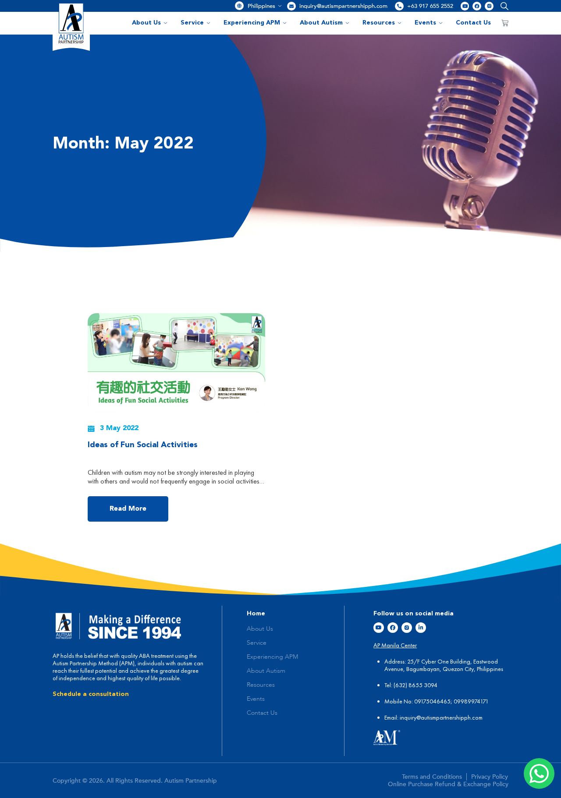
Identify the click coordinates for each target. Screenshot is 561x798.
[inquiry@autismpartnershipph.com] (291, 6)
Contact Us (473, 23)
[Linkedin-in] (420, 627)
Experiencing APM (252, 23)
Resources (378, 23)
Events (425, 23)
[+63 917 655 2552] (399, 6)
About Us (146, 23)
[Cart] (504, 22)
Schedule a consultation (91, 694)
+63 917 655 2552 (430, 6)
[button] (502, 6)
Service (192, 23)
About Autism (321, 23)
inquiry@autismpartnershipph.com (343, 6)
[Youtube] (465, 6)
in (402, 717)
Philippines (261, 6)
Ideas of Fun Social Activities (143, 445)
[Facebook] (476, 6)
